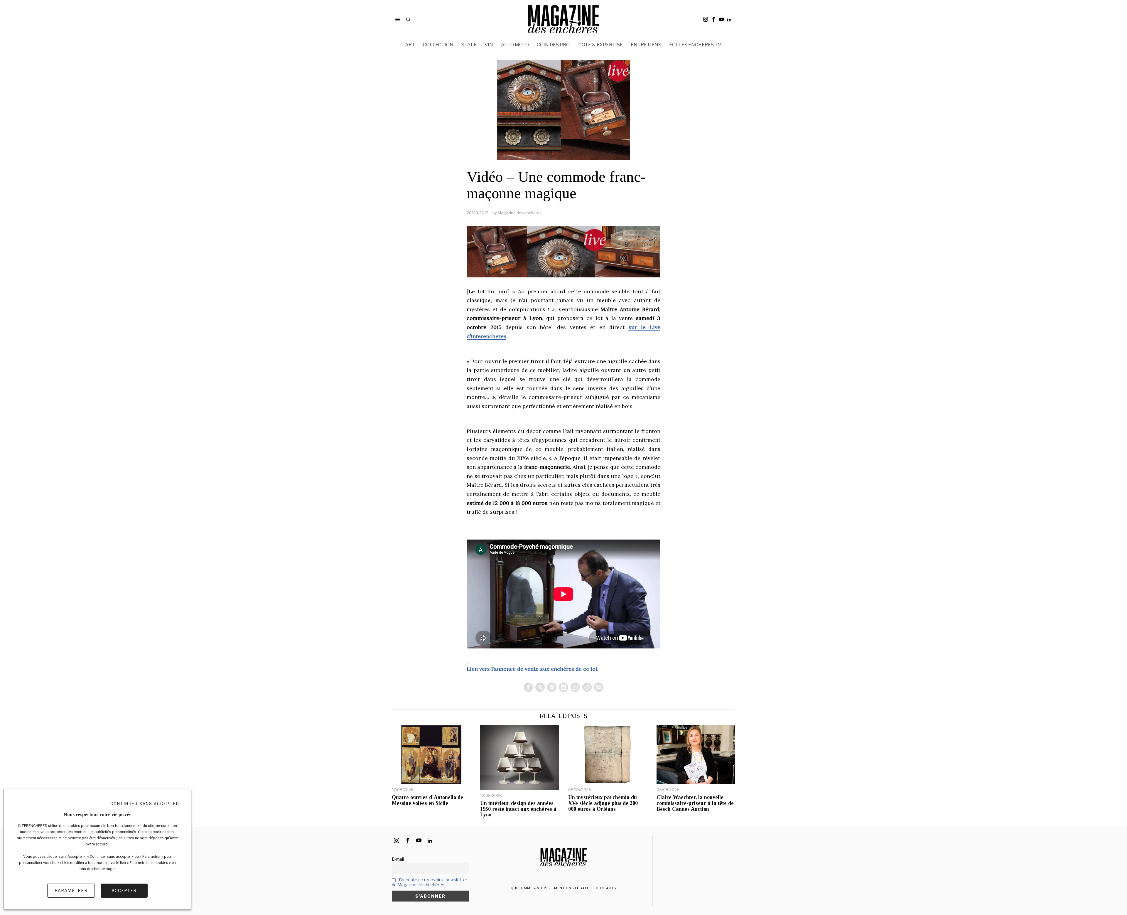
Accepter (124, 890)
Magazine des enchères (519, 212)
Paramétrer (71, 890)
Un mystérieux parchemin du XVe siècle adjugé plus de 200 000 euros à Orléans (603, 803)
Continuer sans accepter (144, 803)
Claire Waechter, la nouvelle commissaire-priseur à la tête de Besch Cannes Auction (695, 803)
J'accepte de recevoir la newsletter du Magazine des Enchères (429, 882)
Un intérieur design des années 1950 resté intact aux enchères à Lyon (518, 809)
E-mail (398, 859)
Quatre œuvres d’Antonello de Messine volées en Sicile (427, 800)
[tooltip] (705, 19)
